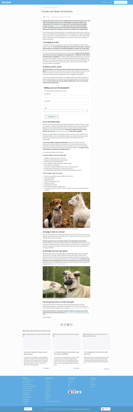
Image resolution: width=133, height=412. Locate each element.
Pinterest (93, 386)
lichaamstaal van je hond (62, 131)
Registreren (104, 2)
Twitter (92, 382)
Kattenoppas (26, 399)
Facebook (93, 380)
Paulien (47, 17)
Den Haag (47, 386)
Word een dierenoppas (120, 2)
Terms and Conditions (73, 409)
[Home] (6, 2)
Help (129, 2)
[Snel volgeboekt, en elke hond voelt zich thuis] (96, 352)
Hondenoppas (26, 393)
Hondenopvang (26, 395)
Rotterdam (47, 390)
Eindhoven (47, 397)
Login (110, 2)
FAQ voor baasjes (27, 388)
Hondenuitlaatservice (28, 397)
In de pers (70, 382)
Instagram (93, 384)
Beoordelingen (26, 382)
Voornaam (47, 101)
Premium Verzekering (28, 384)
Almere (47, 399)
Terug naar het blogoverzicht (50, 7)
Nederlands (28, 408)
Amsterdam (48, 382)
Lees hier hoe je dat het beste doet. (80, 308)
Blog (69, 384)
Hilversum (47, 388)
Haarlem (47, 380)
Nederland (106, 408)
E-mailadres (47, 94)
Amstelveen (48, 384)
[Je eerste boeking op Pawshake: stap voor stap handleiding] (66, 351)
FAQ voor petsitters (27, 390)
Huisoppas (25, 403)
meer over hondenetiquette (59, 264)
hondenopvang (58, 26)
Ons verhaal (71, 380)
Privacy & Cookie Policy (84, 409)
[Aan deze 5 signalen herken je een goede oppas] (36, 351)
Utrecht (47, 393)
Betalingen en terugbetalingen (30, 386)
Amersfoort (48, 395)
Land (45, 108)
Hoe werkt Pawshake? (28, 380)
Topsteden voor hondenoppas (52, 401)
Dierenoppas (26, 401)
